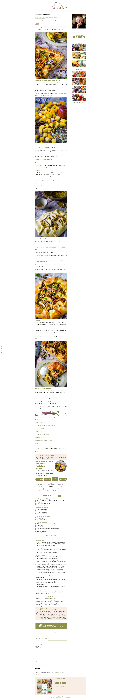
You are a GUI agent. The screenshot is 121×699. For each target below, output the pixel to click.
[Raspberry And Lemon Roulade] (75, 74)
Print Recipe (40, 479)
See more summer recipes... (78, 102)
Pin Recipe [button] (63, 479)
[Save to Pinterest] (49, 20)
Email (36, 661)
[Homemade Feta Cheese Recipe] (82, 55)
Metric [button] (37, 532)
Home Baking (38, 14)
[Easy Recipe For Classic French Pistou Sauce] (82, 63)
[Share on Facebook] (35, 20)
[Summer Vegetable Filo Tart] (82, 89)
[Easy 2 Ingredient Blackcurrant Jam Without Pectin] (75, 47)
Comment (48, 479)
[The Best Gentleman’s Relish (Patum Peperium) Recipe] (82, 47)
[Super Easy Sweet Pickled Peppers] (82, 74)
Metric (59, 495)
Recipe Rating (37, 646)
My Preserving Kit (61, 618)
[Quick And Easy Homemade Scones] (75, 55)
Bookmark (55, 480)
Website (36, 665)
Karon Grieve (38, 468)
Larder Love (60, 5)
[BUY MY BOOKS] (44, 686)
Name (36, 658)
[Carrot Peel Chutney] (82, 81)
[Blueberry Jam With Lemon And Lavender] (75, 89)
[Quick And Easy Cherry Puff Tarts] (75, 81)
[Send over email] (55, 20)
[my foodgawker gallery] (60, 678)
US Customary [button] (43, 532)
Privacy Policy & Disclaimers (60, 686)
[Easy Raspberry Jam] (82, 97)
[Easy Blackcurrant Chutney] (75, 97)
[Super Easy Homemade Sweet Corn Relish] (75, 63)
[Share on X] (42, 20)
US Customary (64, 495)
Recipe (37, 23)
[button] (36, 475)
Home (35, 14)
